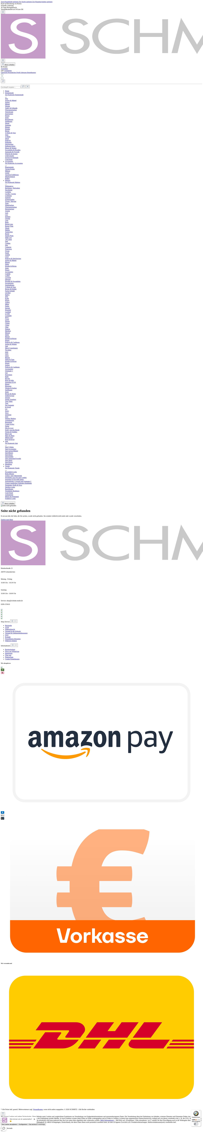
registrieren (8, 71)
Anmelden (4, 69)
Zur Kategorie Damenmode (14, 95)
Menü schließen (9, 65)
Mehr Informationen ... (107, 1120)
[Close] (2, 1130)
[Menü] (3, 12)
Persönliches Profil (14, 72)
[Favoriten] (2, 75)
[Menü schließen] (6, 97)
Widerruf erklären (11, 641)
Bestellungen (31, 72)
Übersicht (4, 72)
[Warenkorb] (2, 78)
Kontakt (7, 637)
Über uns (8, 655)
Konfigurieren (23, 1124)
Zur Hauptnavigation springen (42, 2)
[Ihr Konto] (3, 60)
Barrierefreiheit (10, 649)
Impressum (8, 653)
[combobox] (10, 87)
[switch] (196, 1124)
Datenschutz (9, 657)
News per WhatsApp (12, 651)
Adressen (24, 72)
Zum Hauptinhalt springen (10, 2)
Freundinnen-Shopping (13, 639)
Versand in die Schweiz (13, 631)
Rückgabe (8, 625)
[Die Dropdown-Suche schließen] (27, 86)
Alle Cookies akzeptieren (9, 1124)
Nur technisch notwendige (37, 1124)
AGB (7, 627)
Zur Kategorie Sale (11, 443)
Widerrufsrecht (10, 629)
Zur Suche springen (25, 2)
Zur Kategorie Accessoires (14, 163)
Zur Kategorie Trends (12, 468)
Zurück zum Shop (7, 519)
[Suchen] (3, 81)
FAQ (6, 635)
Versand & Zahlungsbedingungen (16, 633)
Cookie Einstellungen (12, 659)
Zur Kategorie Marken (12, 182)
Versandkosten (38, 1109)
